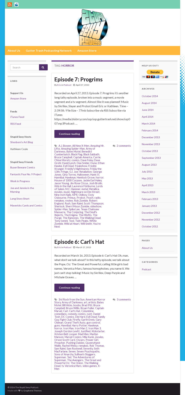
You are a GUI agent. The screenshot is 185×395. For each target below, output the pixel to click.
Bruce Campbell (63, 157)
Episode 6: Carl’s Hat (79, 241)
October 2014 (150, 96)
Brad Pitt (87, 305)
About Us (14, 50)
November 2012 (151, 219)
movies (58, 191)
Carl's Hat (74, 311)
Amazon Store (86, 50)
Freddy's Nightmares (77, 168)
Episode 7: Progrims (78, 79)
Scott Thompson (94, 203)
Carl (65, 311)
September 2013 (151, 157)
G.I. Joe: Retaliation (80, 171)
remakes (59, 200)
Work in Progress (20, 181)
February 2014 (150, 130)
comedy (72, 313)
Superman (60, 357)
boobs (77, 305)
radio (97, 197)
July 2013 (147, 171)
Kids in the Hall (62, 186)
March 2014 (148, 123)
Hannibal (59, 177)
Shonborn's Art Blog (21, 142)
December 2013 (151, 137)
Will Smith (86, 223)
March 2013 (148, 192)
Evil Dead (68, 165)
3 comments (124, 299)
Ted (69, 357)
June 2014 (148, 109)
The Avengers (75, 360)
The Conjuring (74, 212)
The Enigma (71, 215)
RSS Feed (15, 123)
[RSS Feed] (10, 3)
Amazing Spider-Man (73, 148)
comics (75, 160)
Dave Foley (87, 160)
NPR (75, 194)
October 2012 (150, 226)
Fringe (64, 171)
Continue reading (69, 133)
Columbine (87, 311)
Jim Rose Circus (79, 183)
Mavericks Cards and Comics (26, 205)
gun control (93, 322)
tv (63, 365)
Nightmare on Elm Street (85, 191)
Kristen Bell (61, 334)
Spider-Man (61, 209)
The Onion (76, 363)
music (67, 191)
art (85, 302)
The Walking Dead (90, 217)
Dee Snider (83, 163)
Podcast (67, 85)
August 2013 (149, 164)
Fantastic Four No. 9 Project (26, 174)
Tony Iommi (61, 220)
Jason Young (61, 183)
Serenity (88, 348)
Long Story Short (19, 198)
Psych (89, 197)
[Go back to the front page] (92, 27)
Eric (59, 85)
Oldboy (83, 194)
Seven (72, 351)
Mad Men (83, 334)
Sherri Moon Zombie (77, 206)
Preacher (59, 342)
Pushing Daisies (75, 342)
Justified (86, 331)
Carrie (96, 157)
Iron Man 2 (81, 328)
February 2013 (150, 198)
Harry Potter (79, 325)
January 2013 (149, 205)
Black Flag (76, 154)
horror (100, 177)
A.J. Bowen (65, 145)
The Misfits (85, 215)
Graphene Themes (32, 390)
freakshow (81, 165)
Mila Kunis (88, 337)
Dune (94, 163)
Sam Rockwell (74, 348)
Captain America (82, 157)
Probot (81, 197)
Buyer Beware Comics (22, 167)
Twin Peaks (81, 220)
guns (57, 325)
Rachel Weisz (70, 345)
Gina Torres (69, 174)
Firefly (76, 319)
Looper (73, 334)
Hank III (94, 174)
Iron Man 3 (94, 328)
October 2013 (150, 150)
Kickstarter (98, 331)
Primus (71, 197)
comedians (60, 313)
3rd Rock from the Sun (72, 299)
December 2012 (151, 212)
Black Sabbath (91, 154)
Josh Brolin (95, 183)
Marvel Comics (73, 337)
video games (90, 365)
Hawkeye (70, 177)
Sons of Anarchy (63, 354)
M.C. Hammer (72, 189)
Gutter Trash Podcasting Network (49, 50)
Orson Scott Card (64, 339)
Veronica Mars (73, 365)
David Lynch (69, 163)
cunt (89, 313)
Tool (71, 220)
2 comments (124, 145)
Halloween (83, 174)
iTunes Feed (17, 116)
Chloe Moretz (62, 160)
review (69, 200)
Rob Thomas (96, 345)
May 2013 (147, 178)
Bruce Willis (72, 308)
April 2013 (147, 185)
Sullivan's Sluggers (84, 354)
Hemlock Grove (86, 177)
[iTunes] (16, 3)
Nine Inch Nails (62, 194)
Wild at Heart (71, 223)
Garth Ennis (88, 319)
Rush (67, 203)
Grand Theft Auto (74, 322)
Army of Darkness (72, 302)
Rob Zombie (81, 200)
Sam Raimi (77, 203)
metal (84, 189)
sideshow (95, 206)
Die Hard (80, 316)
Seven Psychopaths (88, 351)
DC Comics (67, 316)
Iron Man (68, 328)
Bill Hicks (67, 305)
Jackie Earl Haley (92, 180)
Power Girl (92, 339)
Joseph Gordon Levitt (67, 331)
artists (92, 302)
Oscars (80, 339)
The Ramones (71, 217)
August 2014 (149, 102)
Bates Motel (73, 151)
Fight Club (66, 319)
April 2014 (147, 116)
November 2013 (151, 144)
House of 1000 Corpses (68, 180)
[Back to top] (176, 386)
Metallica (94, 189)
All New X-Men (80, 145)
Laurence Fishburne (83, 186)
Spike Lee (74, 209)
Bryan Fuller (87, 308)
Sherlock (59, 206)
